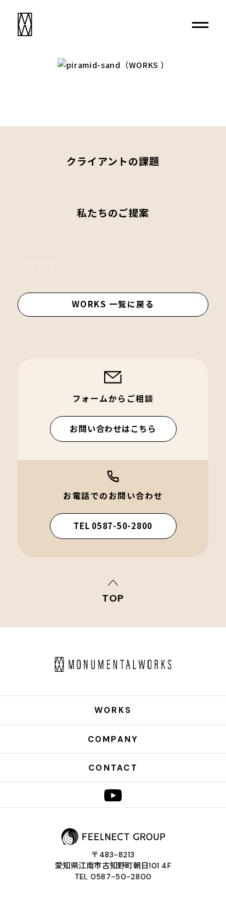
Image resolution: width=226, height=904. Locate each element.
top (113, 597)
